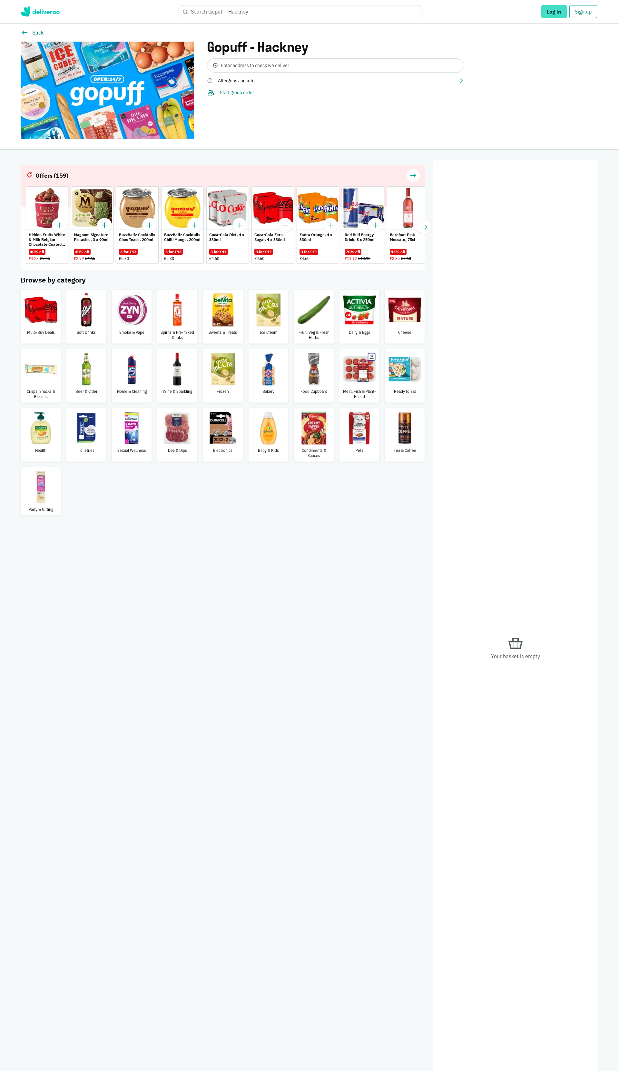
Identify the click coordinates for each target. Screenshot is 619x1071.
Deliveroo (40, 11)
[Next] (424, 227)
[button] (335, 80)
